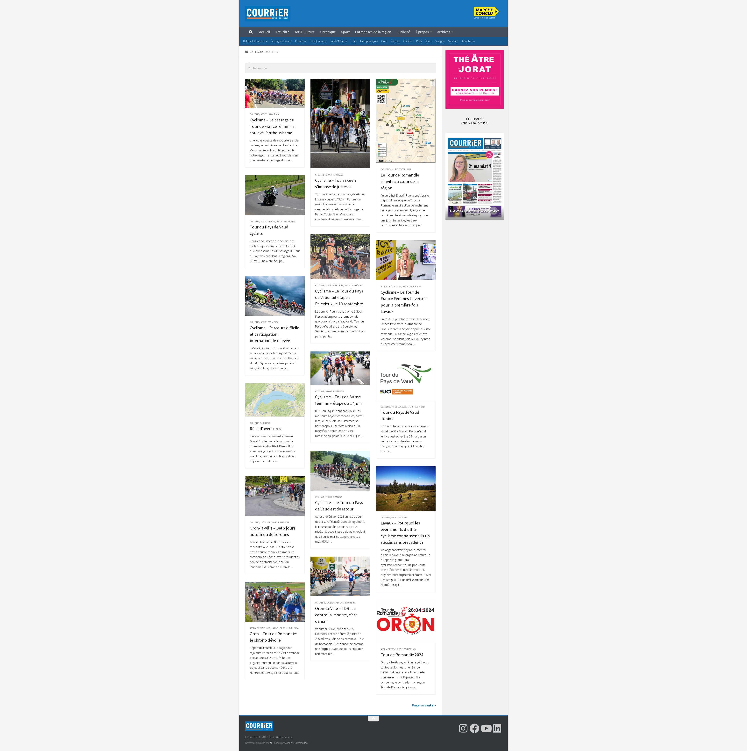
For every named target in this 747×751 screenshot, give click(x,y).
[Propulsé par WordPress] (271, 743)
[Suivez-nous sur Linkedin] (497, 728)
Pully (419, 41)
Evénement (266, 522)
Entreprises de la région (373, 32)
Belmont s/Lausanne (255, 41)
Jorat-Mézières (338, 41)
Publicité (403, 32)
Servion (452, 41)
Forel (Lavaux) (317, 41)
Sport (345, 32)
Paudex (395, 41)
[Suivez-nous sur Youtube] (486, 728)
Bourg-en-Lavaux (281, 41)
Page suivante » (424, 705)
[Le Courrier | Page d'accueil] (267, 13)
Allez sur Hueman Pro (296, 743)
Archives (443, 32)
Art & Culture (305, 32)
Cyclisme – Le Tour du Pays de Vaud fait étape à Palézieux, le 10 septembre (339, 297)
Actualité (282, 32)
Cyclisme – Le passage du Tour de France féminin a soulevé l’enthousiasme (272, 126)
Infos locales (267, 221)
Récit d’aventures (265, 428)
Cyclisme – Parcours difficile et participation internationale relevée (274, 334)
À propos (422, 32)
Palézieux (338, 285)
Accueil (264, 32)
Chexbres (300, 41)
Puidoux (408, 41)
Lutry (354, 41)
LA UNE (394, 169)
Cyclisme (254, 114)
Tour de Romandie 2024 (402, 654)
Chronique (328, 32)
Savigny (440, 41)
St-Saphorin (468, 41)
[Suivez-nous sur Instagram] (463, 728)
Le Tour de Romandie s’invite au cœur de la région (400, 181)
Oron (384, 41)
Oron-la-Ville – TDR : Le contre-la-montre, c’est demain (336, 615)
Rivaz (428, 41)
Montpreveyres (369, 41)
